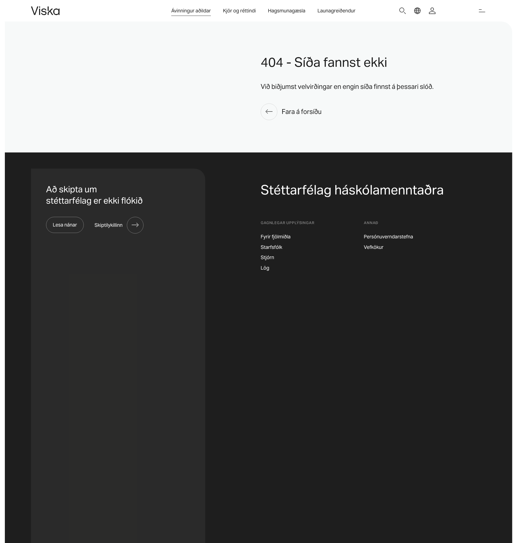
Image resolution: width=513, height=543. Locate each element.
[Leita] (402, 11)
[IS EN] (417, 11)
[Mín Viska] (432, 11)
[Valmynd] (482, 11)
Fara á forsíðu (302, 111)
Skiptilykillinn (109, 225)
